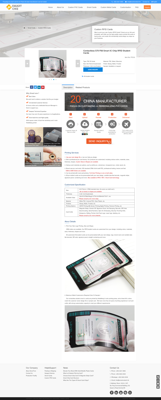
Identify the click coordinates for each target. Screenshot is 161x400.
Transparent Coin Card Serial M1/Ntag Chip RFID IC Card (52, 164)
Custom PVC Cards (75, 7)
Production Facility (31, 376)
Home (50, 7)
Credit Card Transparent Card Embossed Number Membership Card (34, 165)
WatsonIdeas (132, 398)
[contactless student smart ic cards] (44, 64)
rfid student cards (89, 76)
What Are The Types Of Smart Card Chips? (76, 380)
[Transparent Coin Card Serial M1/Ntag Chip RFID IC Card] (52, 148)
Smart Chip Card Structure (71, 378)
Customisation (125, 7)
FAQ (136, 7)
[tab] (68, 87)
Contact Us (146, 2)
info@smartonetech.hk (134, 2)
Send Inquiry (93, 70)
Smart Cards (91, 7)
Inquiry (147, 7)
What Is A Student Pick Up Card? (73, 373)
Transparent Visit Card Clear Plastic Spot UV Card (52, 144)
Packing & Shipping (50, 371)
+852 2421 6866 (118, 2)
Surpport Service (50, 373)
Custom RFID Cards (44, 28)
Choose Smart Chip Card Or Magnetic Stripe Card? (78, 376)
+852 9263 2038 (121, 374)
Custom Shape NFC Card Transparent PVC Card (32, 144)
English (155, 2)
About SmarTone (31, 371)
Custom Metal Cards (108, 7)
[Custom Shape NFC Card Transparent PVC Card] (34, 128)
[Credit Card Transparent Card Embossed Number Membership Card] (34, 148)
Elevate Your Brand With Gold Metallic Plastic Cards (78, 371)
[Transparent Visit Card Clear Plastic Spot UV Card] (52, 128)
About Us (60, 7)
